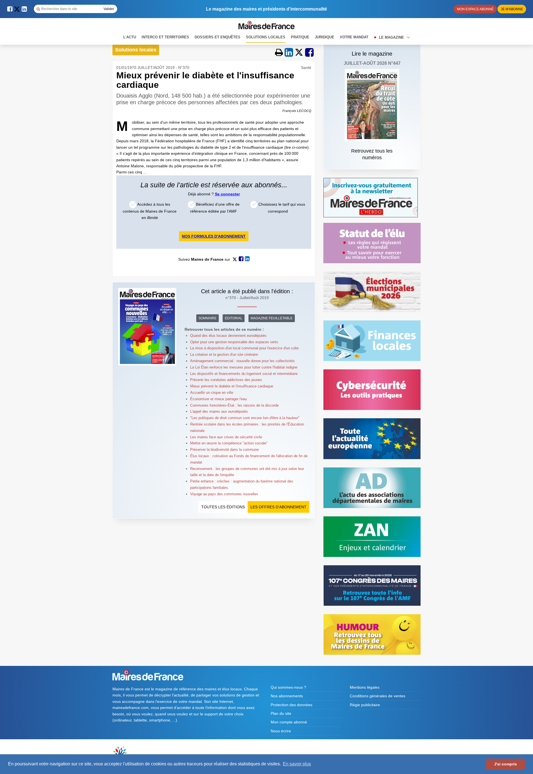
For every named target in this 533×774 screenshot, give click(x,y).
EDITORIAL (233, 318)
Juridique (324, 37)
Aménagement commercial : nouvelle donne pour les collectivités (242, 361)
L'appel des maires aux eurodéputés (219, 411)
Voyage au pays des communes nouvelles (224, 494)
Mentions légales (364, 687)
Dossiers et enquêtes (217, 37)
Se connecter (227, 194)
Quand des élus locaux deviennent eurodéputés (228, 336)
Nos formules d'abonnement (214, 236)
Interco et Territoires (165, 37)
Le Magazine (392, 37)
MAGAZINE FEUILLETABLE (272, 318)
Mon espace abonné (475, 9)
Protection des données (291, 705)
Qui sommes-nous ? (288, 687)
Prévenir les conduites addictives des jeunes (226, 380)
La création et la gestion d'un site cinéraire (224, 354)
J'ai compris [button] (505, 764)
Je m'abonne (512, 9)
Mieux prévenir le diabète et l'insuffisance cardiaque (231, 386)
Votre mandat (354, 37)
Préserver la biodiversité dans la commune (224, 449)
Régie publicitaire (365, 705)
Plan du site (281, 713)
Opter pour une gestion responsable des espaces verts (234, 342)
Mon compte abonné (289, 722)
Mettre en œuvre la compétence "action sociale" (229, 443)
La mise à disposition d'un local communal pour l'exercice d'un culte (244, 348)
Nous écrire (281, 731)
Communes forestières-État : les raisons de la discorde (234, 405)
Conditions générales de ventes (377, 696)
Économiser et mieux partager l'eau (218, 399)
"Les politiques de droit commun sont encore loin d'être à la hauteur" (245, 418)
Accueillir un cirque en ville (211, 392)
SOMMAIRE (207, 318)
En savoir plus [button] (297, 763)
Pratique (300, 37)
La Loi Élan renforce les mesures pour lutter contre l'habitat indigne (243, 367)
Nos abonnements (287, 696)
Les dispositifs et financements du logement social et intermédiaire (244, 374)
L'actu (129, 37)
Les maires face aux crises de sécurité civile (226, 437)
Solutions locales (265, 37)
